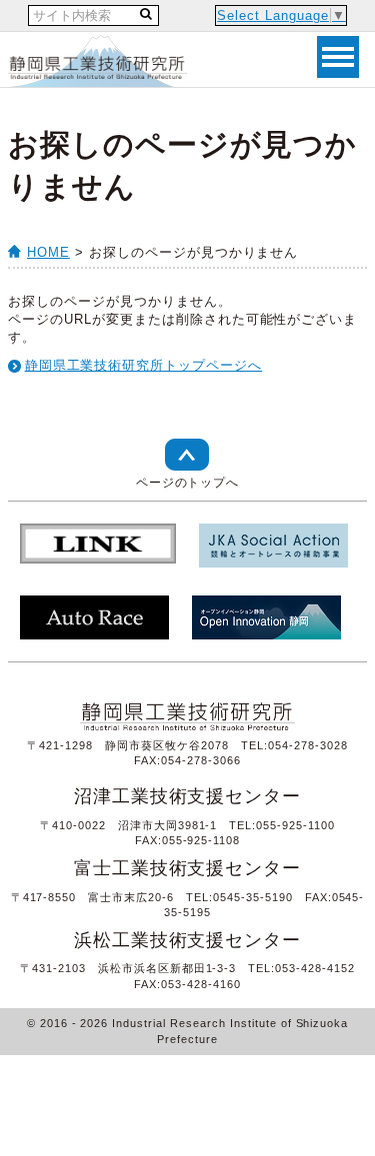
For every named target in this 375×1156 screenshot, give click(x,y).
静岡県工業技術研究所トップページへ (144, 365)
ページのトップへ (188, 483)
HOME (48, 252)
